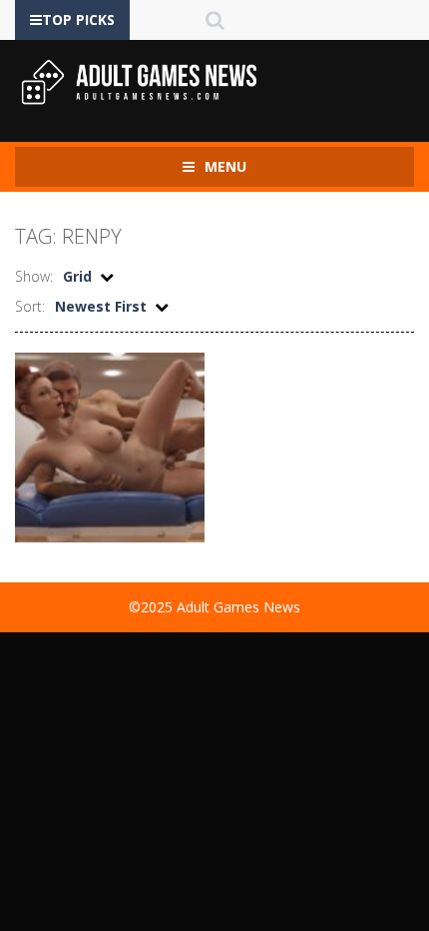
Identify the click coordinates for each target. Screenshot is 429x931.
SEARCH (215, 20)
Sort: (30, 306)
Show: (34, 276)
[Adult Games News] (139, 81)
